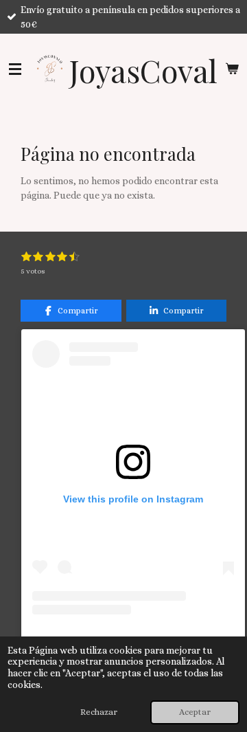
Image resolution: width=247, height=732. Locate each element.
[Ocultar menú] (15, 68)
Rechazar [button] (98, 712)
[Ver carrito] (232, 68)
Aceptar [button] (195, 712)
